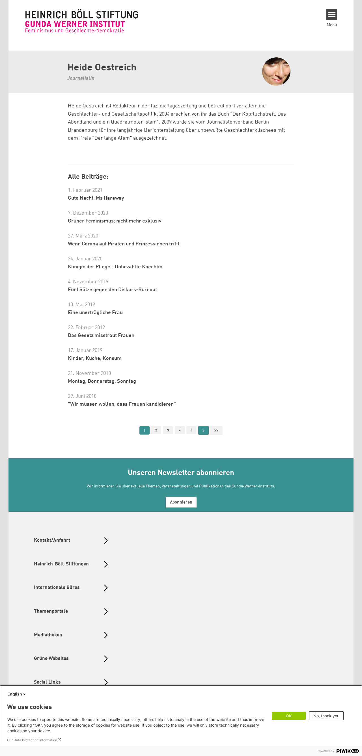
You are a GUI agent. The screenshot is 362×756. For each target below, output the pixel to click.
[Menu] (331, 14)
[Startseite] (81, 21)
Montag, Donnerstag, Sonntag (102, 381)
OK (289, 715)
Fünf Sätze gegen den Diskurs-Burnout (112, 289)
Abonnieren (181, 502)
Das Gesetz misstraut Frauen (101, 335)
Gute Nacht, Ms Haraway (96, 198)
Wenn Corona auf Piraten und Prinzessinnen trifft (124, 244)
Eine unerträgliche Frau (95, 312)
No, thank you (326, 715)
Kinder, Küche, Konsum (95, 358)
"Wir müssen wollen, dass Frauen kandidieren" (122, 404)
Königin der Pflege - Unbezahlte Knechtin (115, 266)
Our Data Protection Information (32, 740)
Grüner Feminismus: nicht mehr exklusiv (114, 221)
